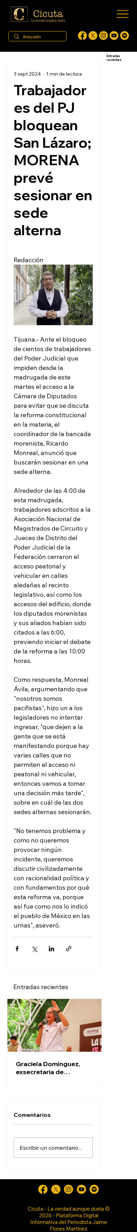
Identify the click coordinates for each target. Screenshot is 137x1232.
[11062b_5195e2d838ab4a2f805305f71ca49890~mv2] (93, 35)
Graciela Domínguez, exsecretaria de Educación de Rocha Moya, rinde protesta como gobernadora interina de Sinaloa (48, 1068)
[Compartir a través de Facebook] (17, 948)
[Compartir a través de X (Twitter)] (34, 948)
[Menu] (123, 14)
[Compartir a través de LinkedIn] (51, 948)
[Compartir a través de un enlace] (68, 948)
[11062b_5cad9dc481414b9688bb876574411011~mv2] (124, 35)
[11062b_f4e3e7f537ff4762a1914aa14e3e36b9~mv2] (82, 35)
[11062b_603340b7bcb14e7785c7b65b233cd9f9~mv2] (103, 35)
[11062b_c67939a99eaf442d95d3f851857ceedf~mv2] (114, 35)
